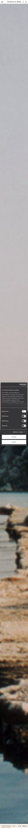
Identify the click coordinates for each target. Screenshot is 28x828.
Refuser (14, 442)
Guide (19, 826)
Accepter (14, 437)
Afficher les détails (18, 432)
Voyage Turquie (6, 826)
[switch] (24, 416)
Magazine (24, 826)
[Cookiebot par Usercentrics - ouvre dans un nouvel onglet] (19, 385)
